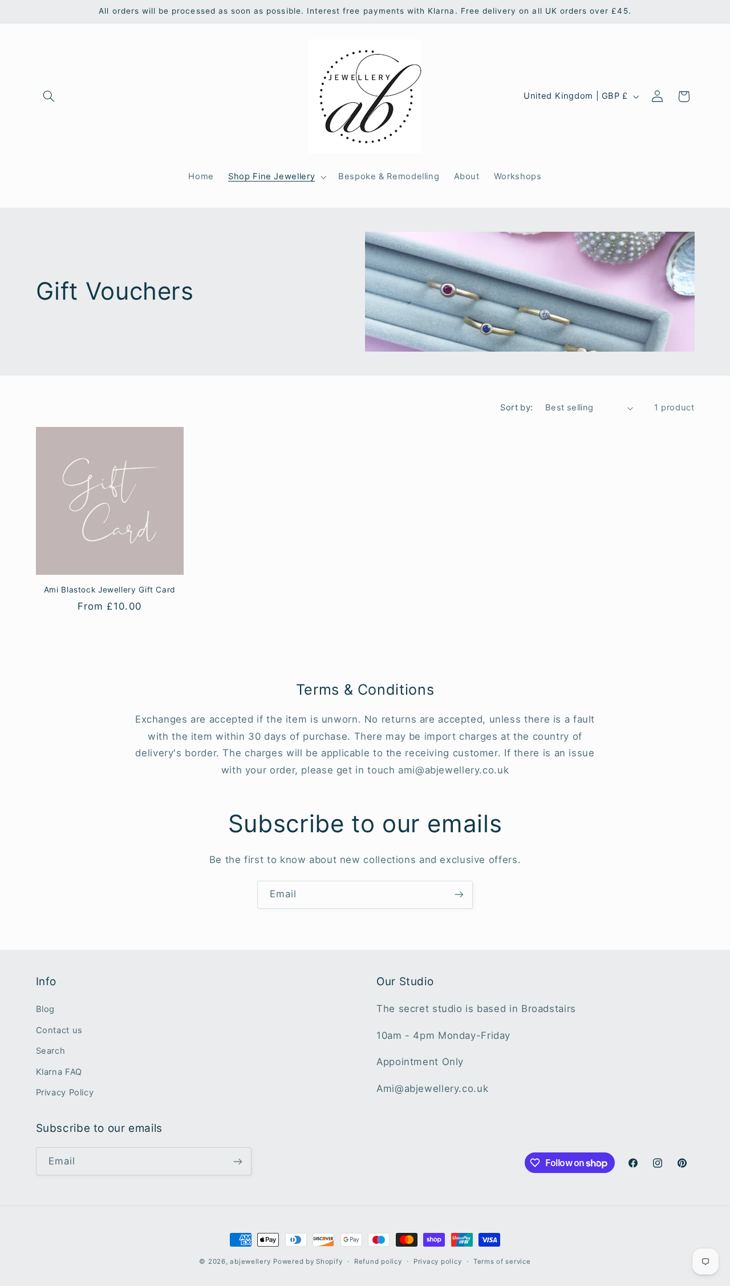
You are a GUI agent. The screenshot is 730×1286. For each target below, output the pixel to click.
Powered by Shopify (307, 1261)
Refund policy (378, 1261)
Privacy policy (437, 1261)
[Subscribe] (459, 895)
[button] (49, 96)
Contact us (59, 1030)
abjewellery (250, 1261)
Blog (45, 1009)
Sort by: (516, 407)
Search (51, 1051)
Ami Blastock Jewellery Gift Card (109, 589)
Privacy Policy (65, 1092)
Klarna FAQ (59, 1072)
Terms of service (502, 1261)
